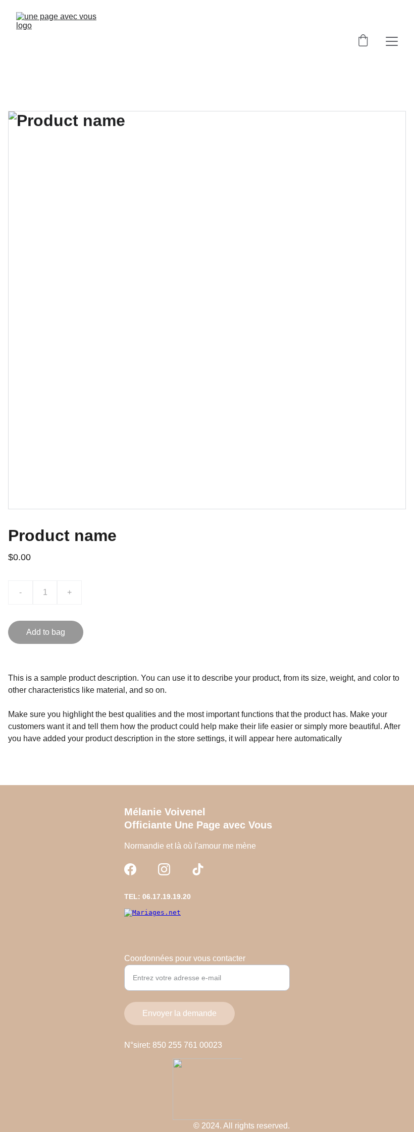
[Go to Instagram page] (164, 869)
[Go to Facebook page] (130, 869)
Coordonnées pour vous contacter (184, 958)
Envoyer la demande (179, 1013)
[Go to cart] (363, 41)
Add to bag (45, 632)
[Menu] (392, 41)
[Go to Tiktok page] (198, 869)
